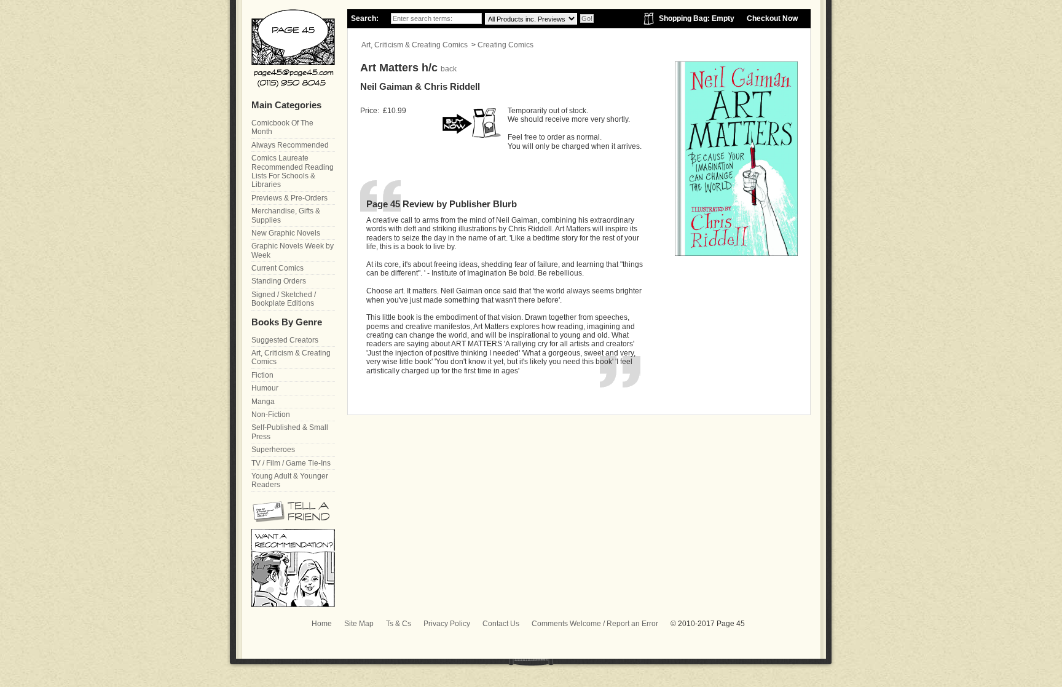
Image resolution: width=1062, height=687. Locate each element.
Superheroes (273, 449)
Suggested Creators (284, 340)
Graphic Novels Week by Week (292, 250)
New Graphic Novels (285, 233)
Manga (263, 401)
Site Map (359, 623)
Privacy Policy (446, 623)
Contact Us (500, 623)
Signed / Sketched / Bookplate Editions (283, 299)
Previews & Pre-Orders (289, 198)
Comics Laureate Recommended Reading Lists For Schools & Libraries (292, 171)
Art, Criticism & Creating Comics (414, 45)
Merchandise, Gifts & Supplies (285, 215)
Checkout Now (772, 18)
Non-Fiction (270, 414)
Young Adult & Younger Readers (289, 480)
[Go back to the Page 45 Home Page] (293, 48)
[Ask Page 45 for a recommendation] (293, 604)
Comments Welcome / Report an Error (595, 623)
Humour (264, 388)
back (449, 69)
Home (322, 623)
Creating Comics (505, 45)
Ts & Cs (398, 623)
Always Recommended (290, 145)
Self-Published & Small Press (289, 431)
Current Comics (277, 268)
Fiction (262, 375)
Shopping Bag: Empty (696, 18)
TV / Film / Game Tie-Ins (291, 463)
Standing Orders (278, 281)
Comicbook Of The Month (282, 127)
